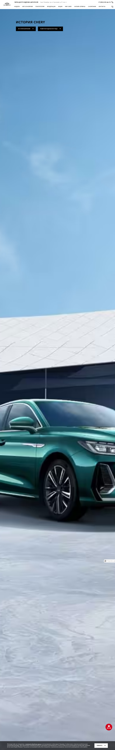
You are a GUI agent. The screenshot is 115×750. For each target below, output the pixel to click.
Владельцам (51, 6)
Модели (17, 6)
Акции (60, 6)
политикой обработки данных (33, 744)
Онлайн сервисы (79, 6)
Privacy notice (110, 561)
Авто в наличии (27, 6)
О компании (92, 6)
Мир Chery (68, 6)
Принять (99, 745)
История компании (24, 28)
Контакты (102, 6)
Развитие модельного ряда (49, 28)
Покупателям (39, 6)
